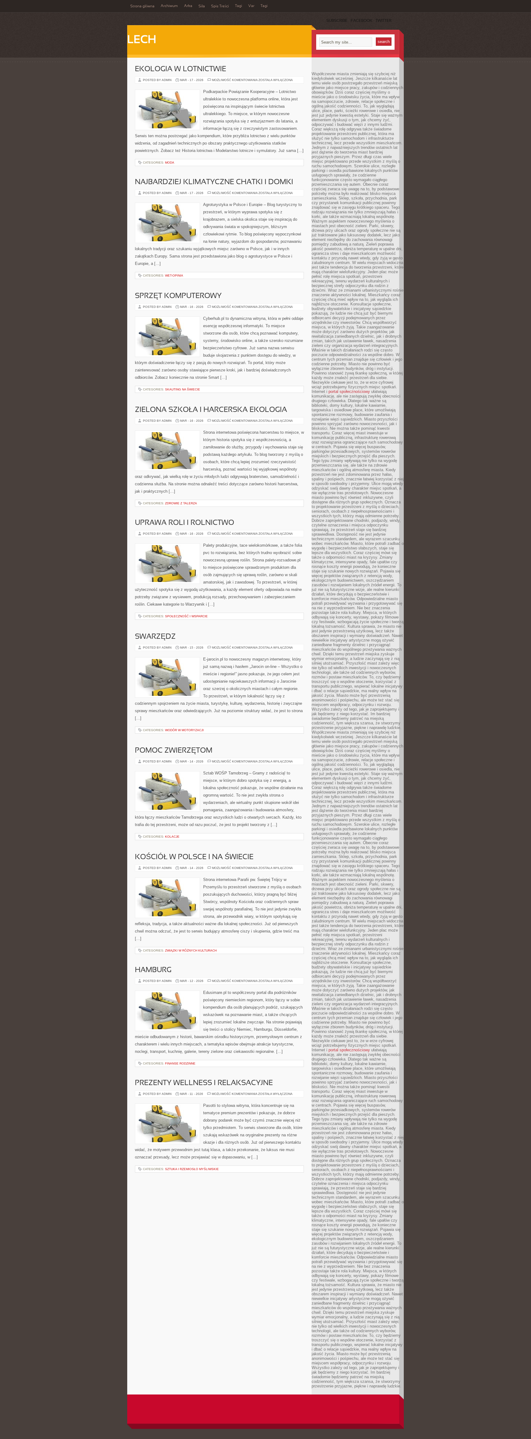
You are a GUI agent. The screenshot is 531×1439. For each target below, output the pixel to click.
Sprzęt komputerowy (178, 296)
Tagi (238, 6)
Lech (141, 40)
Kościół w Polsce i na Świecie (194, 857)
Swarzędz (155, 637)
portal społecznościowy (349, 391)
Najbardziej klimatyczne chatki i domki (214, 182)
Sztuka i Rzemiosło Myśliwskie (192, 1169)
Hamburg (153, 970)
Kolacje (172, 836)
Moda (169, 162)
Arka (188, 6)
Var (251, 6)
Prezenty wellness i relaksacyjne (204, 1083)
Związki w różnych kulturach (191, 950)
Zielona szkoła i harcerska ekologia (211, 410)
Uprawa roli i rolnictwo (184, 523)
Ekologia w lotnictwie (180, 69)
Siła (202, 6)
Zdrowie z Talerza (181, 503)
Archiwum (169, 6)
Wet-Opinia (174, 275)
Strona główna (142, 6)
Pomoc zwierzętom (173, 750)
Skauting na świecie (182, 389)
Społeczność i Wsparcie (186, 616)
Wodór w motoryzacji (184, 730)
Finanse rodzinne (180, 1063)
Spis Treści (220, 6)
